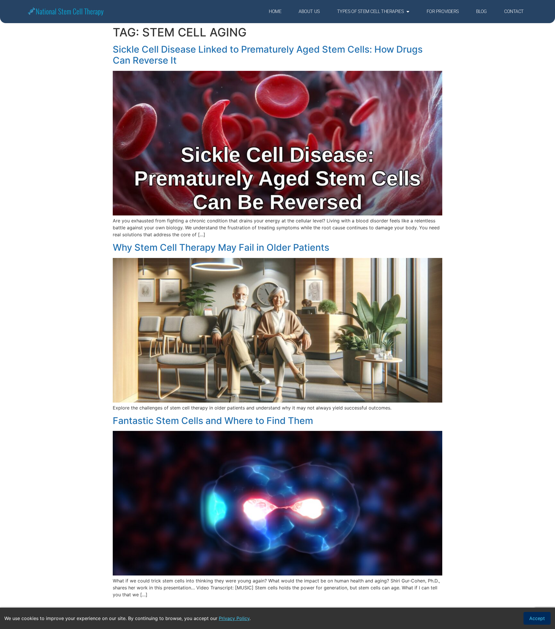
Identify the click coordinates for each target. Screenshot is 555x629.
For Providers (443, 11)
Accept (537, 618)
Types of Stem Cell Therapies (370, 11)
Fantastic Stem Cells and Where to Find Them (213, 420)
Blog (481, 11)
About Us (309, 11)
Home (275, 11)
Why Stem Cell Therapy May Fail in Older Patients (221, 247)
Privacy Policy (234, 618)
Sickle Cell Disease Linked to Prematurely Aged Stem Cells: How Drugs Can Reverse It (268, 55)
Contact (514, 11)
